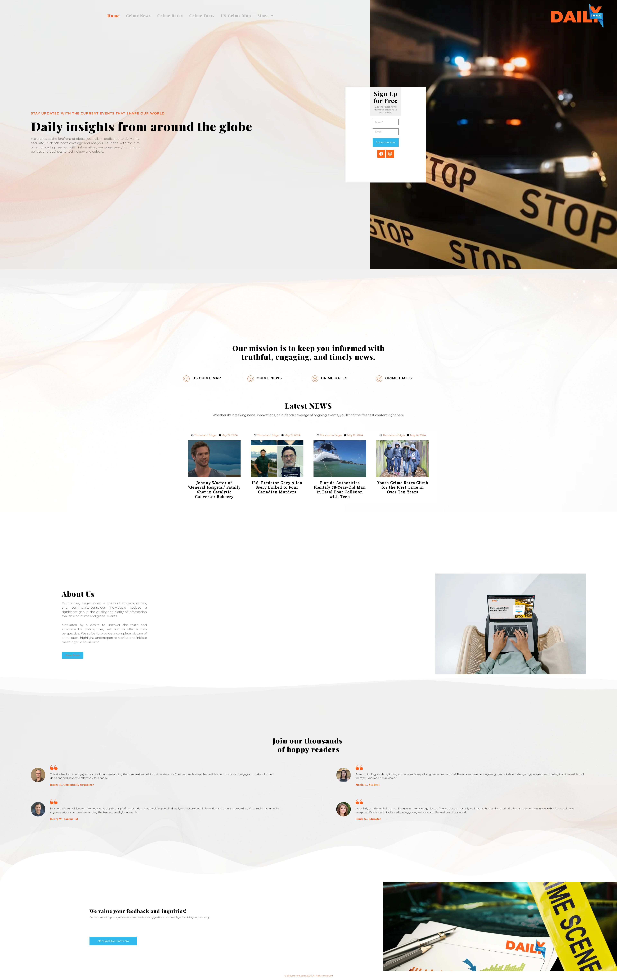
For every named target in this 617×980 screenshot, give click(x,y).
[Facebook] (381, 154)
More (263, 15)
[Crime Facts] (379, 378)
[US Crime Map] (186, 378)
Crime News (138, 15)
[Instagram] (390, 154)
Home (113, 15)
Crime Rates (170, 15)
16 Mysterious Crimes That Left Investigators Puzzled (403, 487)
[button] (113, 941)
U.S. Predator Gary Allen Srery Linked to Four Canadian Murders (214, 487)
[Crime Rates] (315, 378)
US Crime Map (236, 15)
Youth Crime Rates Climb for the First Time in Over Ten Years (339, 487)
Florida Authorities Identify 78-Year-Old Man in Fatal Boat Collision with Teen (277, 489)
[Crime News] (250, 378)
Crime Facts (202, 15)
